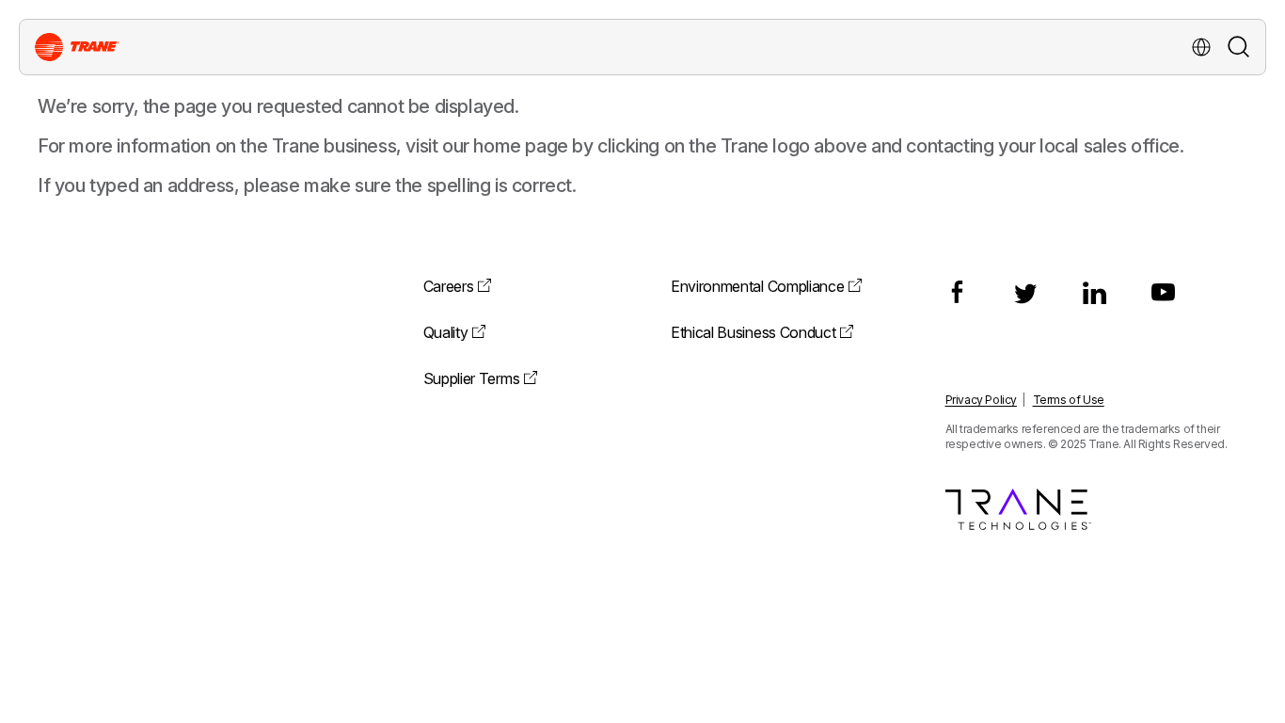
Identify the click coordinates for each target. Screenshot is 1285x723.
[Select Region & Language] (1201, 47)
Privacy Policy (981, 400)
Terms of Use (1068, 400)
